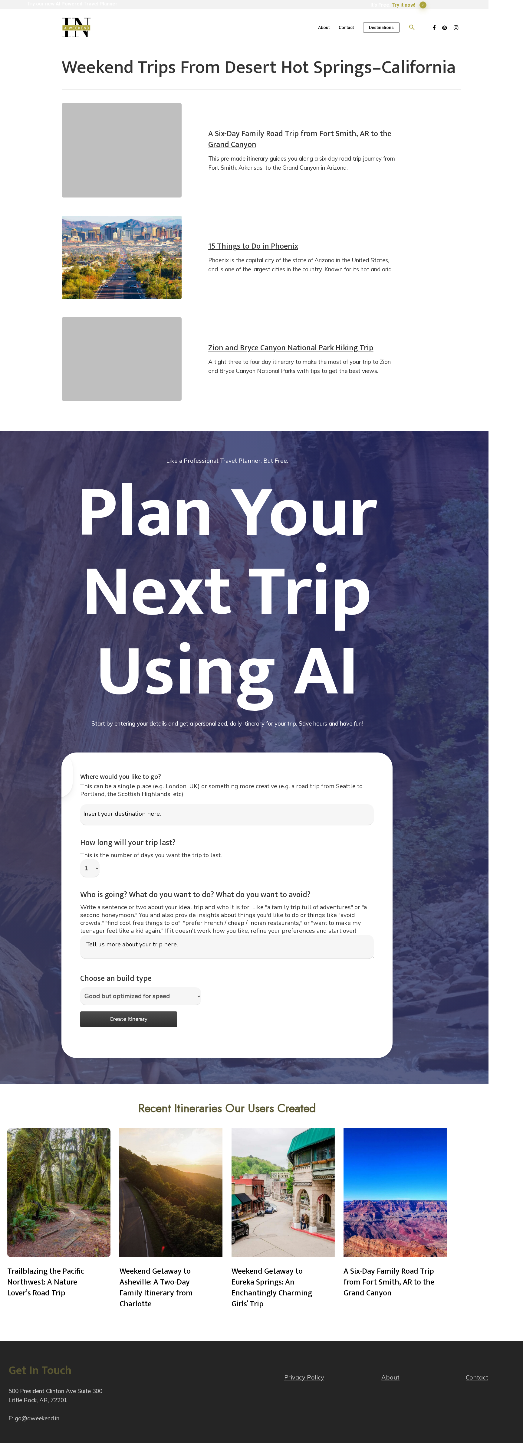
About (390, 1377)
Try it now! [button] (403, 5)
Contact (477, 1377)
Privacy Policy (304, 1377)
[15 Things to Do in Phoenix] (122, 257)
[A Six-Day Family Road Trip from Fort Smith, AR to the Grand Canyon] (122, 150)
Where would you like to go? (120, 776)
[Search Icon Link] (412, 27)
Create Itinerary (128, 1019)
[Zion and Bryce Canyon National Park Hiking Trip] (122, 359)
